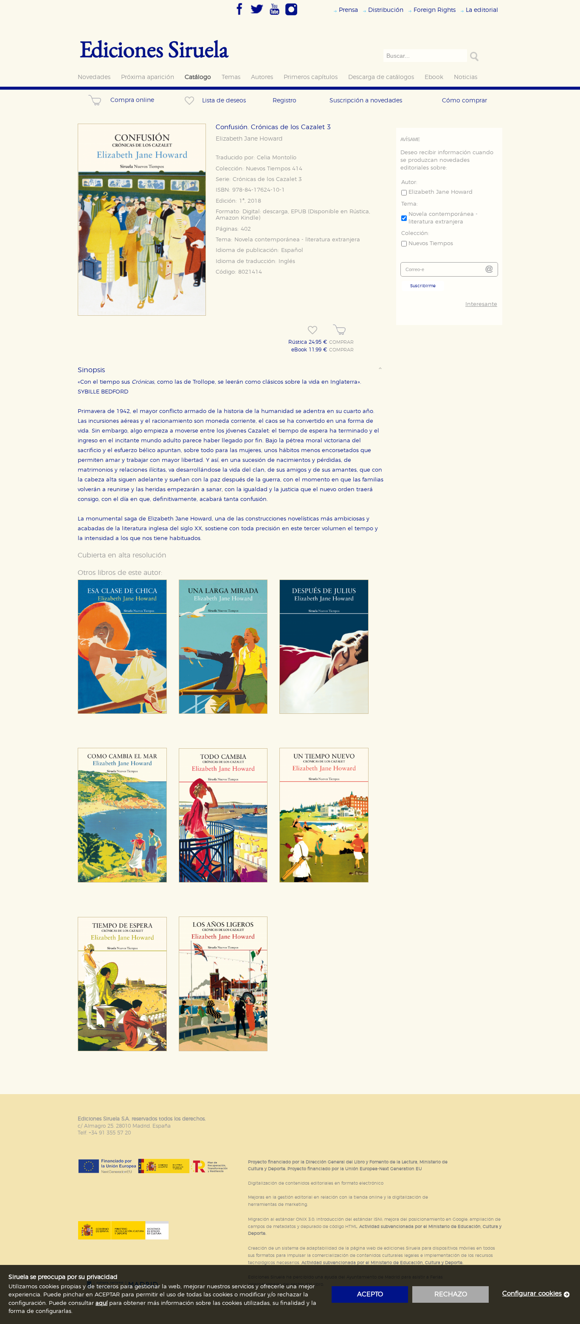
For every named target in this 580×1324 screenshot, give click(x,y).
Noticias (465, 77)
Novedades (94, 77)
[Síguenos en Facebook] (239, 15)
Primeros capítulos (311, 77)
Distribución (385, 10)
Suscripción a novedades (365, 100)
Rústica (359, 212)
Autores (262, 77)
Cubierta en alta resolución (122, 555)
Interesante (481, 304)
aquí (101, 1303)
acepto (370, 1294)
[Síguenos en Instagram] (291, 15)
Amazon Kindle (237, 218)
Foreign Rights (435, 10)
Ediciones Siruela (154, 49)
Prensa (348, 10)
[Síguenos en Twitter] (257, 15)
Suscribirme (423, 286)
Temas (231, 77)
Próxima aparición (147, 77)
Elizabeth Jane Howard (249, 139)
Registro (284, 100)
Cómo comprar (464, 100)
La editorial (482, 10)
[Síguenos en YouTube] (274, 15)
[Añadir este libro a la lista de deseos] (312, 330)
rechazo (450, 1294)
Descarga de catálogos (381, 77)
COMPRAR (341, 342)
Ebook (434, 77)
